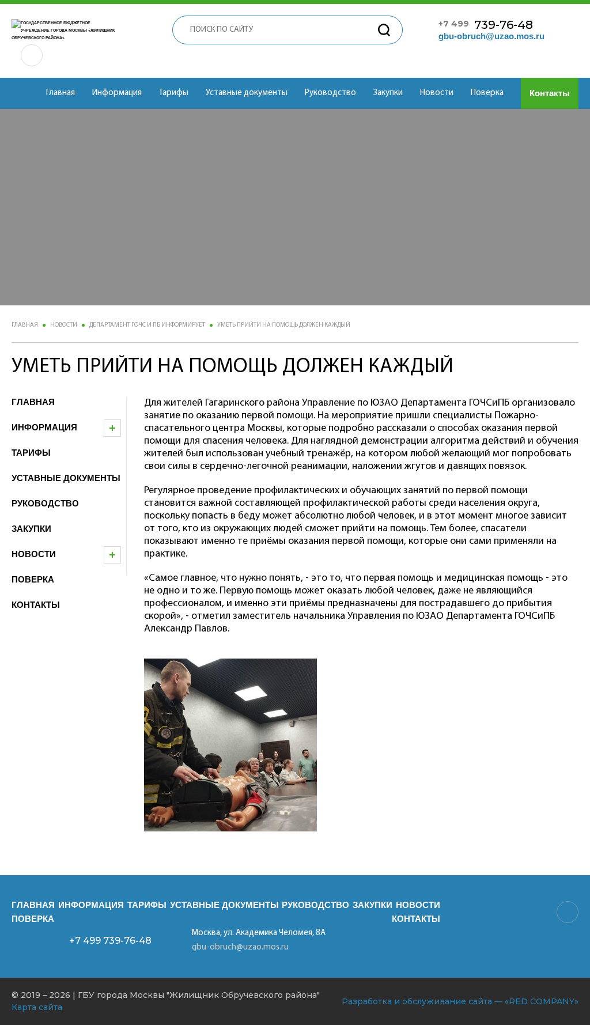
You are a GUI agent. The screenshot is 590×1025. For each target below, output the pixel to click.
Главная (60, 93)
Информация (117, 93)
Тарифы (173, 93)
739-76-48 (485, 24)
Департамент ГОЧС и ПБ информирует (147, 325)
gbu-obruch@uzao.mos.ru (491, 36)
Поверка (487, 93)
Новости (436, 93)
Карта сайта (37, 1007)
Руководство (330, 93)
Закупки (388, 93)
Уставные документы (247, 93)
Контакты (550, 93)
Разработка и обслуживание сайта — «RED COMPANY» (460, 1001)
